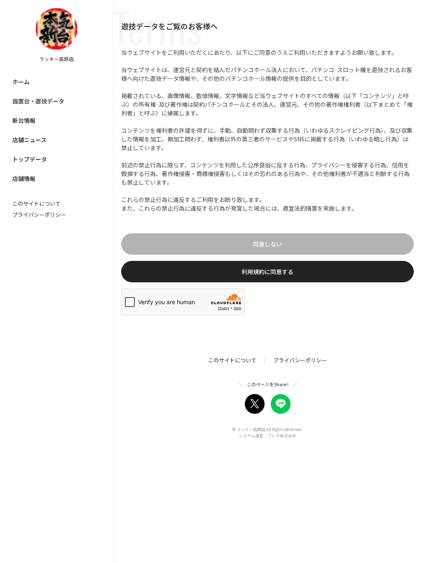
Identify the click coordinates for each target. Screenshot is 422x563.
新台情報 (23, 120)
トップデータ (29, 159)
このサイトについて (36, 203)
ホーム (21, 81)
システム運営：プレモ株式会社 (267, 435)
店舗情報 (23, 178)
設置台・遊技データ (38, 101)
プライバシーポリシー (39, 214)
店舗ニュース (29, 140)
